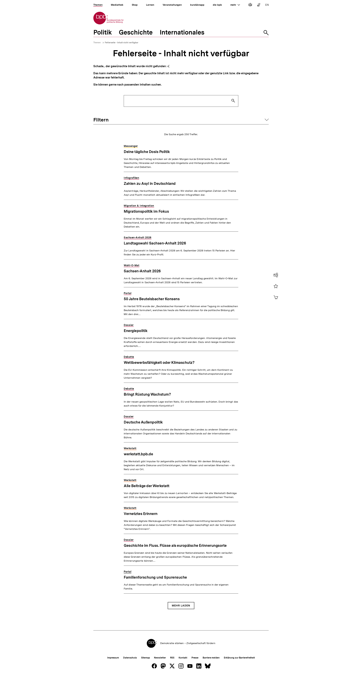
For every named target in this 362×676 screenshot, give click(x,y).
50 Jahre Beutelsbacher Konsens (152, 299)
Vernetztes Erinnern (141, 513)
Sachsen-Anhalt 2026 (142, 271)
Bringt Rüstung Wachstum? (147, 394)
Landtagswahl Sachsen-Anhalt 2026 (155, 243)
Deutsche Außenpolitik (143, 422)
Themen (97, 42)
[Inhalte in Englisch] (267, 5)
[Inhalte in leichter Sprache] (250, 5)
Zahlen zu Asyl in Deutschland (150, 183)
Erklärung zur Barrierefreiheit (239, 657)
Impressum (113, 657)
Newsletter (160, 657)
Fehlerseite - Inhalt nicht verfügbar (121, 42)
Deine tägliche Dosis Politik (147, 151)
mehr (235, 4)
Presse (194, 657)
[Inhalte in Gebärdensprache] (258, 5)
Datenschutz (130, 657)
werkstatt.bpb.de (138, 454)
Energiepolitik (135, 330)
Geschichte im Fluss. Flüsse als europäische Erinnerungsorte (175, 545)
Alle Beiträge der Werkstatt (146, 486)
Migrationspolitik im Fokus (146, 211)
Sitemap (145, 657)
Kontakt (183, 657)
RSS (172, 657)
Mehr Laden (181, 605)
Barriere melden (211, 657)
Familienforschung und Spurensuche (155, 577)
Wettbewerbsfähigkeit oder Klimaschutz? (159, 362)
